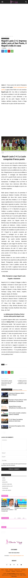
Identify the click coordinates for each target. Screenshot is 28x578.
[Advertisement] (14, 20)
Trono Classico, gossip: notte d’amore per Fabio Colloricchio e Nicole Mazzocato (6, 383)
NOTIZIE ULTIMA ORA (9, 36)
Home (2, 36)
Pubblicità (13, 571)
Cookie (21, 575)
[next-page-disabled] (4, 523)
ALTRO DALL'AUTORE (17, 389)
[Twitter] (5, 51)
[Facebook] (2, 51)
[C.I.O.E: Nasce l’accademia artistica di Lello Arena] (4, 421)
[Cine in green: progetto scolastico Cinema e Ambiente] (4, 414)
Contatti (6, 569)
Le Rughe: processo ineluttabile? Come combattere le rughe (22, 382)
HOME (3, 478)
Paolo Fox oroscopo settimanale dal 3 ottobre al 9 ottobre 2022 (7, 510)
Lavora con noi (19, 571)
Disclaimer (8, 571)
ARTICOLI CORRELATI (6, 389)
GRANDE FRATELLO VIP (7, 486)
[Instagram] (10, 564)
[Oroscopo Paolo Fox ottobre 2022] (21, 503)
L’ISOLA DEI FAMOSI (6, 490)
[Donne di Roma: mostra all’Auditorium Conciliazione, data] (4, 408)
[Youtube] (21, 564)
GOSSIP (4, 480)
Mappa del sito (17, 569)
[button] (2, 2)
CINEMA (19, 518)
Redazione (4, 48)
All (14, 518)
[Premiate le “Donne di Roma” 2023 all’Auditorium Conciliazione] (4, 401)
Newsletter (23, 569)
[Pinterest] (9, 51)
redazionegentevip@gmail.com (17, 555)
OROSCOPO (4, 482)
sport (6, 364)
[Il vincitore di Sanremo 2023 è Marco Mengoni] (4, 395)
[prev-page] (2, 432)
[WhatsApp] (12, 51)
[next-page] (4, 432)
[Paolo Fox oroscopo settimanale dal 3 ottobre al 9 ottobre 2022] (7, 503)
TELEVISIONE (5, 488)
